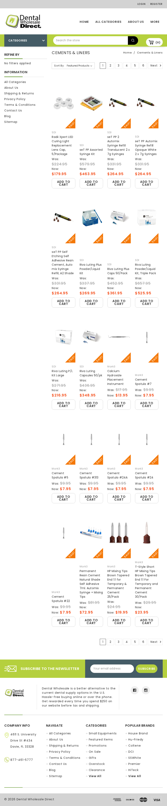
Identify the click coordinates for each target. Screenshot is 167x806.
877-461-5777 (21, 760)
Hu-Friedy (135, 739)
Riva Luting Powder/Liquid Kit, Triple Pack (145, 269)
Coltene (134, 746)
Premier (134, 764)
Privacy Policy (15, 99)
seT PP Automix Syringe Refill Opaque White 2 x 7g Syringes (146, 147)
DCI (131, 752)
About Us (136, 22)
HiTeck (133, 770)
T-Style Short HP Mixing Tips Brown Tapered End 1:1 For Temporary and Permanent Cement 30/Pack (146, 582)
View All (95, 776)
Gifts (92, 758)
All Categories (108, 22)
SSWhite (134, 758)
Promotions (98, 746)
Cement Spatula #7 (143, 382)
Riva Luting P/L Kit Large (62, 373)
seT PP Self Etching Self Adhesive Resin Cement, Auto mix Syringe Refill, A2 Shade (63, 262)
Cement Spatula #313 (89, 475)
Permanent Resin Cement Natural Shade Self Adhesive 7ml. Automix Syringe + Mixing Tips (91, 584)
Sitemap (11, 122)
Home (84, 22)
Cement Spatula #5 (60, 475)
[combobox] (90, 40)
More (155, 22)
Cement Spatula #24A (117, 475)
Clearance (97, 770)
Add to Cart (63, 183)
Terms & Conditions (19, 105)
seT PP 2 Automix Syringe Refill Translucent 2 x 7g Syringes (118, 145)
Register (156, 4)
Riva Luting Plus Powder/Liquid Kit (91, 269)
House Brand (138, 733)
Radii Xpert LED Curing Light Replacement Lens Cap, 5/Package (62, 145)
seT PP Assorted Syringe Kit (91, 152)
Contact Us (13, 110)
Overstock (97, 764)
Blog (7, 116)
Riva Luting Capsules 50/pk (91, 373)
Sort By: (59, 65)
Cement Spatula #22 (61, 599)
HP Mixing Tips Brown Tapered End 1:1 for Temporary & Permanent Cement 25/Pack (118, 584)
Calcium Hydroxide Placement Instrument (115, 377)
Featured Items (101, 739)
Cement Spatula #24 (144, 475)
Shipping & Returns (19, 93)
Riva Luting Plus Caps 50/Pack (118, 271)
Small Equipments (103, 733)
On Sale (95, 752)
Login (141, 4)
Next (154, 65)
